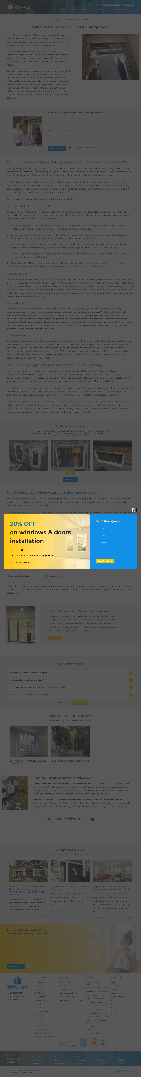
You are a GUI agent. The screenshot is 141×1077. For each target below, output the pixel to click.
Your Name (101, 528)
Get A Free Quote (105, 561)
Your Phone (101, 542)
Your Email (101, 535)
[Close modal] (135, 510)
